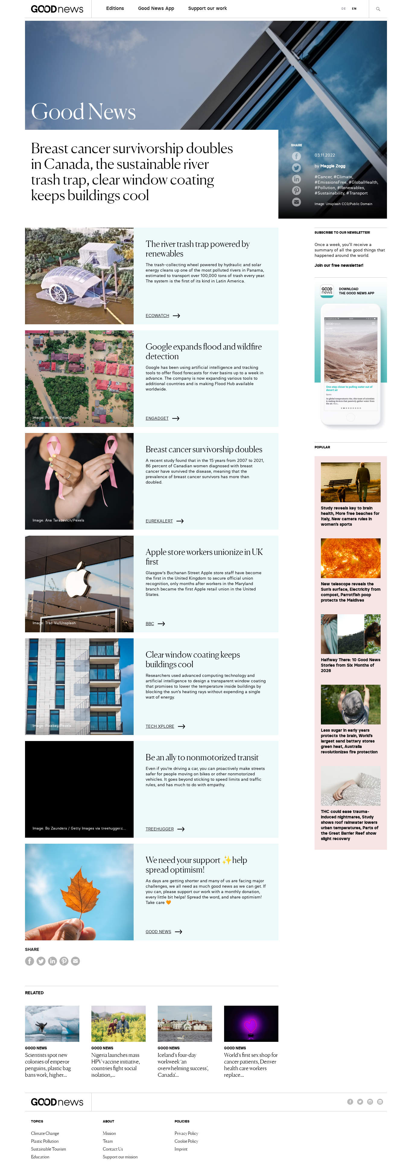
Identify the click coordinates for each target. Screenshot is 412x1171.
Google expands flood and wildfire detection (204, 351)
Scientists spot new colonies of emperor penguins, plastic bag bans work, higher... (48, 1064)
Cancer (324, 176)
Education (40, 1157)
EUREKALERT (159, 521)
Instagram (370, 1104)
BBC (150, 623)
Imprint (181, 1149)
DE (343, 9)
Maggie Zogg (332, 166)
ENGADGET (157, 418)
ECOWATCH (157, 315)
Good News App (156, 8)
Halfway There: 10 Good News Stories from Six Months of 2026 (350, 665)
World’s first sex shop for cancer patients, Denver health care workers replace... (251, 1064)
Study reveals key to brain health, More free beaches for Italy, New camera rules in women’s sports (350, 516)
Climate (344, 176)
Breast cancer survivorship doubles (204, 449)
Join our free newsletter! (339, 265)
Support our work (207, 8)
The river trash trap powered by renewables (198, 248)
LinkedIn (380, 1104)
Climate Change (45, 1133)
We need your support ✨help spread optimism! (196, 864)
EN (354, 9)
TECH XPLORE (160, 726)
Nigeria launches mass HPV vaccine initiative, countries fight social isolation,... (115, 1064)
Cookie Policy (186, 1141)
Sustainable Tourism (48, 1149)
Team (108, 1141)
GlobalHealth (364, 182)
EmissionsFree (332, 182)
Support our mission (120, 1157)
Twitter (360, 1104)
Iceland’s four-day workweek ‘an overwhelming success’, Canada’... (183, 1064)
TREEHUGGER (160, 829)
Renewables (352, 187)
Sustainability (331, 193)
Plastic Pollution (45, 1141)
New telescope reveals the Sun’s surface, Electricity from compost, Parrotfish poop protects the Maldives (351, 592)
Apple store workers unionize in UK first (204, 556)
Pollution (326, 187)
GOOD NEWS (158, 931)
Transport (358, 193)
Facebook (350, 1104)
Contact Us (113, 1149)
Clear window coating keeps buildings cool (193, 659)
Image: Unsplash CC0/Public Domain (343, 204)
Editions (115, 8)
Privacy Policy (186, 1133)
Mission (109, 1133)
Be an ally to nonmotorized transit (202, 757)
